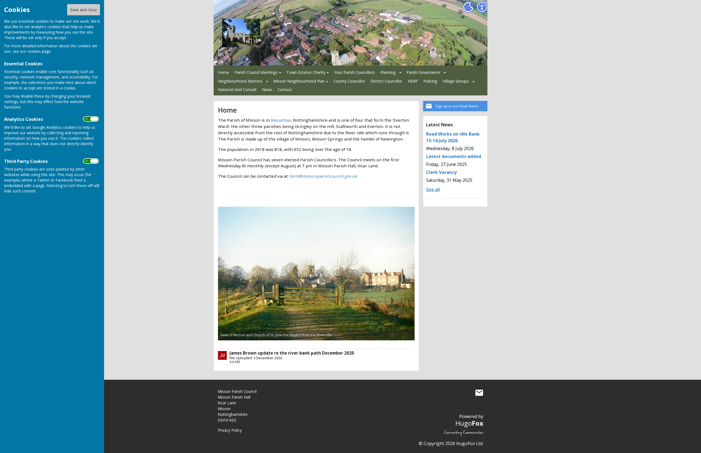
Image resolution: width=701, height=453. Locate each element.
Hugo (469, 423)
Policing (430, 81)
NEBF (413, 81)
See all (433, 189)
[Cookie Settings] (468, 7)
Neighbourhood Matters (240, 81)
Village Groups (456, 81)
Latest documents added (453, 156)
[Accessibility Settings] (481, 7)
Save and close (83, 9)
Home (223, 72)
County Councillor (349, 81)
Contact (285, 89)
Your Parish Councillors (354, 72)
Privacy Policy (230, 430)
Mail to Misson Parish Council (479, 392)
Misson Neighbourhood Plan (299, 81)
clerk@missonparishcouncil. (316, 176)
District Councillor (386, 81)
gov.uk (350, 176)
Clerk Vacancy (441, 172)
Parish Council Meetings (256, 72)
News (267, 89)
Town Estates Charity (305, 72)
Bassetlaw (281, 120)
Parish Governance (423, 72)
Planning (388, 72)
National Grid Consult (237, 89)
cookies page (39, 51)
